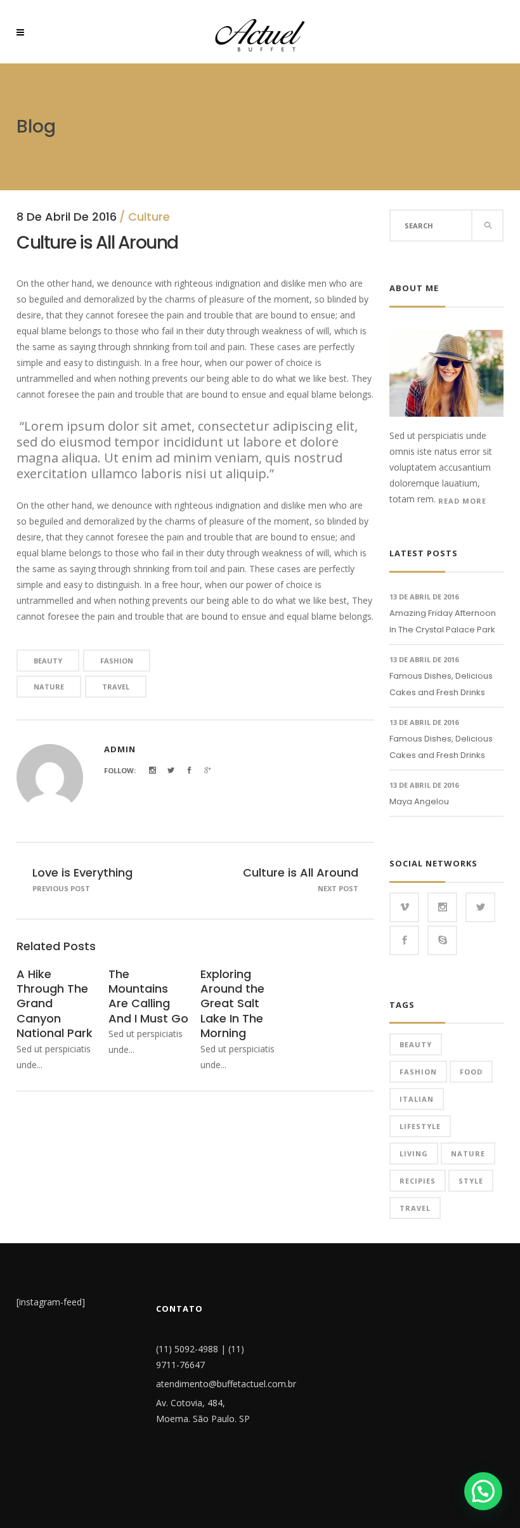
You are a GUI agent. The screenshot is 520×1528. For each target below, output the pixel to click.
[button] (483, 1491)
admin (120, 749)
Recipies (418, 1180)
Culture (149, 217)
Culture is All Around (300, 872)
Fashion (116, 660)
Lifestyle (420, 1126)
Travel (115, 686)
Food (471, 1071)
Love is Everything (82, 872)
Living (414, 1153)
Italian (417, 1099)
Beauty (48, 660)
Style (470, 1180)
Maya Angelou (419, 801)
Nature (49, 686)
